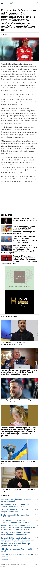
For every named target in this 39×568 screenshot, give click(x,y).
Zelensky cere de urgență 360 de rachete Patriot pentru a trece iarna (17, 343)
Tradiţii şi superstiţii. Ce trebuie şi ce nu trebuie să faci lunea (16, 516)
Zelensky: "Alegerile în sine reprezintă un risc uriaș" (18, 490)
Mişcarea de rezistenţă (19, 2)
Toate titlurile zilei (6, 560)
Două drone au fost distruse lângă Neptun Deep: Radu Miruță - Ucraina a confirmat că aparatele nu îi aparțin (25, 239)
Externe (14, 316)
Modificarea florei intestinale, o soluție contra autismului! (16, 500)
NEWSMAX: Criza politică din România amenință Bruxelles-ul (25, 219)
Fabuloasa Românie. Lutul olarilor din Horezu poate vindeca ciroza (15, 505)
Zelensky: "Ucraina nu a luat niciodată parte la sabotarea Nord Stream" (18, 401)
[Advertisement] (19, 197)
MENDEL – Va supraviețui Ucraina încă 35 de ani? (18, 462)
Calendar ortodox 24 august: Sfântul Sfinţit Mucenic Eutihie (15, 511)
